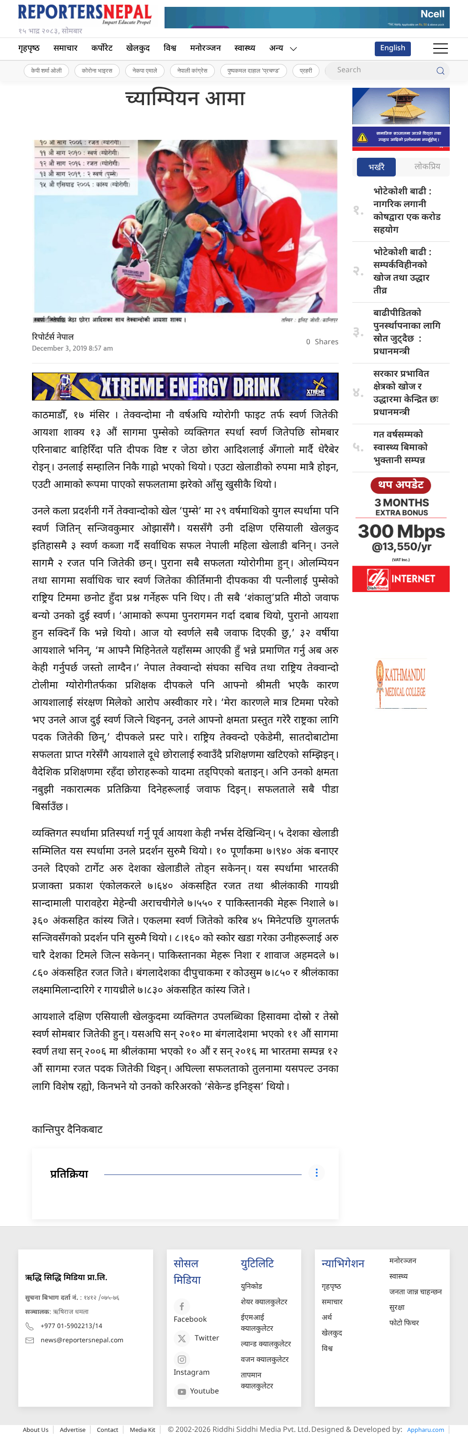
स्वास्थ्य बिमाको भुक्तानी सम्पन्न (400, 448)
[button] (440, 49)
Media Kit (142, 1429)
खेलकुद (138, 48)
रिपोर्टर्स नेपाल (53, 337)
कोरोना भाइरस (97, 70)
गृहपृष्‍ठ (29, 48)
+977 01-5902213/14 (71, 1326)
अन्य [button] (276, 48)
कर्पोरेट (101, 48)
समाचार (65, 48)
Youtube (204, 1392)
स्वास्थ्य (244, 48)
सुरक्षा (396, 1308)
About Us (35, 1429)
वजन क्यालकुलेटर (265, 1360)
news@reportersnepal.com (82, 1340)
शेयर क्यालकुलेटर (264, 1303)
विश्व (170, 48)
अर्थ (327, 1318)
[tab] (376, 168)
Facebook (190, 1320)
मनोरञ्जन (205, 48)
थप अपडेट (401, 485)
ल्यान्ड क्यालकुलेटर (266, 1345)
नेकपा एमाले (145, 70)
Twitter (207, 1339)
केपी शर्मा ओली (46, 70)
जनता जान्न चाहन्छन (415, 1292)
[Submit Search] (440, 71)
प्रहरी (306, 70)
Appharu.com (425, 1429)
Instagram (192, 1373)
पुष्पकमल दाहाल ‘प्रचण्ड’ (254, 70)
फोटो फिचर (404, 1324)
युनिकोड (251, 1287)
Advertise (72, 1429)
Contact (107, 1429)
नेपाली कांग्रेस (192, 70)
